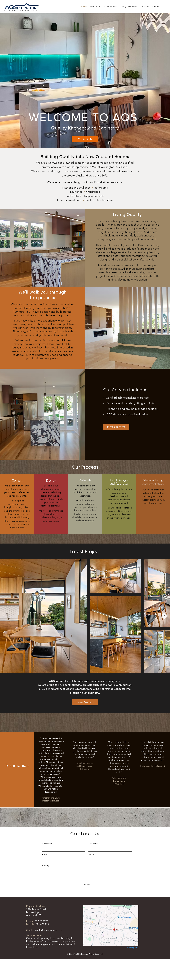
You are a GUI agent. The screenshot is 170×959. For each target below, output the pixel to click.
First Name (47, 843)
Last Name (93, 843)
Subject (91, 854)
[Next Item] (164, 616)
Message (46, 865)
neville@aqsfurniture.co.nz (48, 930)
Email (45, 854)
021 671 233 (42, 924)
